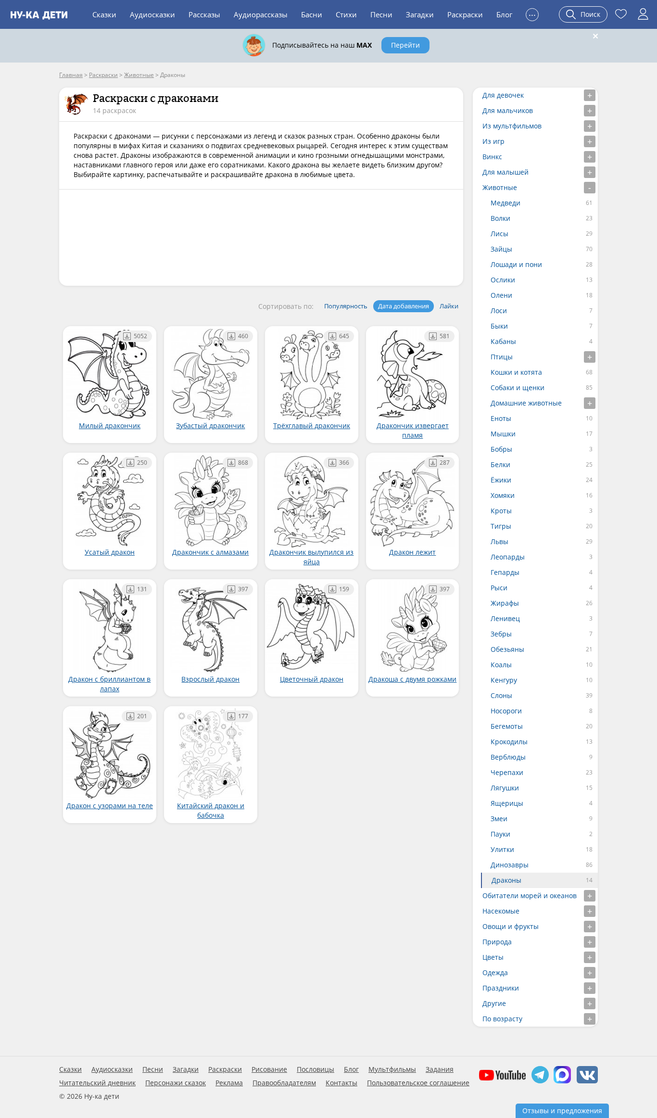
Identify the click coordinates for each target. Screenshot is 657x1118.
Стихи (346, 14)
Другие (494, 1003)
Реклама (229, 1083)
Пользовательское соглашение (418, 1083)
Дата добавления (403, 306)
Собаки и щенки (517, 387)
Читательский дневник (97, 1083)
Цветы (493, 957)
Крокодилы (509, 741)
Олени (501, 295)
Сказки (104, 14)
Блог (504, 14)
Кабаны (503, 341)
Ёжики (501, 479)
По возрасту (502, 1018)
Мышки (503, 433)
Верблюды (508, 757)
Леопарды (508, 556)
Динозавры (510, 864)
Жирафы (505, 603)
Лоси (499, 310)
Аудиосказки (152, 14)
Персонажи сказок (175, 1083)
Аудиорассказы (261, 14)
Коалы (501, 664)
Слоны (501, 695)
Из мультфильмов (512, 125)
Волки (500, 218)
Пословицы (315, 1069)
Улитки (502, 849)
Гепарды (505, 572)
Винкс (492, 156)
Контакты (341, 1083)
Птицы (502, 356)
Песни (381, 14)
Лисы (499, 233)
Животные (499, 187)
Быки (499, 325)
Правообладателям (284, 1083)
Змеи (499, 818)
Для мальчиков (507, 110)
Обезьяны (507, 649)
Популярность (345, 306)
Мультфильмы (392, 1069)
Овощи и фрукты (510, 926)
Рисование (269, 1069)
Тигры (501, 526)
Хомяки (503, 495)
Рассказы (204, 14)
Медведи (505, 202)
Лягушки (505, 787)
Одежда (495, 972)
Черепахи (507, 772)
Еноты (501, 418)
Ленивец (505, 618)
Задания (440, 1069)
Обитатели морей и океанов (529, 895)
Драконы (506, 880)
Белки (500, 464)
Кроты (501, 510)
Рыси (499, 587)
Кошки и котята (516, 372)
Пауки (500, 833)
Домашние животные (526, 402)
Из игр (493, 141)
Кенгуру (504, 680)
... (532, 13)
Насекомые (500, 910)
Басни (311, 14)
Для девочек (503, 95)
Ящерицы (507, 803)
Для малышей (505, 172)
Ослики (503, 279)
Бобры (501, 449)
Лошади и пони (516, 264)
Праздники (500, 987)
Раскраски (465, 14)
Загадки (420, 14)
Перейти (405, 45)
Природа (497, 941)
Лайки (449, 306)
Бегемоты (507, 726)
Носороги (506, 710)
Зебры (501, 633)
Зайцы (501, 249)
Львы (499, 541)
